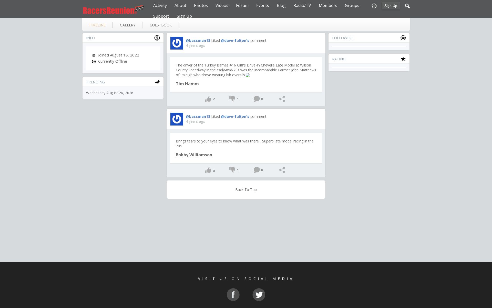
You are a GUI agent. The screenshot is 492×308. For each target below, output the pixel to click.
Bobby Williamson (194, 155)
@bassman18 (198, 40)
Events (262, 5)
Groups (352, 5)
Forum (242, 5)
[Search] (407, 5)
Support (161, 16)
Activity (160, 5)
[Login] (374, 5)
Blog (281, 5)
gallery (127, 25)
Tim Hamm (187, 83)
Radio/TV (302, 5)
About (180, 5)
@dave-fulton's (235, 40)
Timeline (97, 25)
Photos (201, 5)
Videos (222, 5)
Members (328, 5)
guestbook (161, 25)
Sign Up (390, 6)
